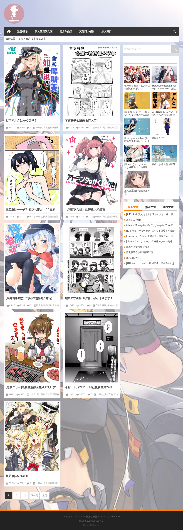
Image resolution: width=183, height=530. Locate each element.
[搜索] (174, 31)
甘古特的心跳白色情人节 (81, 120)
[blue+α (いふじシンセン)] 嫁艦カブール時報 (149, 241)
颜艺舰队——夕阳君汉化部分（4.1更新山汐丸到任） (32, 209)
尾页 (44, 495)
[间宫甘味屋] (14, 4)
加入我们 (107, 31)
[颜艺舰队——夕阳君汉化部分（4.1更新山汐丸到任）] (32, 170)
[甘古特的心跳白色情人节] (91, 81)
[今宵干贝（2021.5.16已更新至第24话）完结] (91, 348)
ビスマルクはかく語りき (21, 120)
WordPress (115, 516)
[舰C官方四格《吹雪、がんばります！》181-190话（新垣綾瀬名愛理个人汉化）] (91, 259)
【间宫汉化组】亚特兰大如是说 (85, 209)
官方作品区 (66, 31)
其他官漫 (108, 394)
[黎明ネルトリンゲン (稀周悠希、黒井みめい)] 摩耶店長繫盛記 (151, 263)
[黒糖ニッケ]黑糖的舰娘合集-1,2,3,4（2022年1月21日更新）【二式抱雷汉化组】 (32, 387)
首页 (9, 31)
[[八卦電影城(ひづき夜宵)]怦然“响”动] (32, 259)
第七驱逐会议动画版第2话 (139, 252)
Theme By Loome (91, 525)
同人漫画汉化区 (44, 31)
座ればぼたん (133, 258)
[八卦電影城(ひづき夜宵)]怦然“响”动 (29, 298)
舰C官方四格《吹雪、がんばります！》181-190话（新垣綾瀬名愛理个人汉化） (91, 298)
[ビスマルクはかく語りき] (32, 81)
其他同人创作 (86, 31)
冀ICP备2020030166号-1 (91, 521)
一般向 (39, 127)
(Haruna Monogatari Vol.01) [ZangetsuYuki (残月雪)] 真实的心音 (151, 225)
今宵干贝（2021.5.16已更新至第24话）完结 (91, 387)
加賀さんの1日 (133, 219)
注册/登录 (22, 31)
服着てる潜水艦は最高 (137, 247)
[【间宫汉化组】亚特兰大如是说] (91, 170)
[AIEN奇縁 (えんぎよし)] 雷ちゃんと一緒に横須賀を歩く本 (151, 214)
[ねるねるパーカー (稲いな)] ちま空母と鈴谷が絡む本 (151, 230)
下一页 (34, 495)
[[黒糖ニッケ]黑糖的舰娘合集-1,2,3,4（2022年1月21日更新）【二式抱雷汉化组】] (32, 348)
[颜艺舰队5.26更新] (32, 437)
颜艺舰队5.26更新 (17, 476)
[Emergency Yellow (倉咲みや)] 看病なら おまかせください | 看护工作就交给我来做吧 (151, 236)
